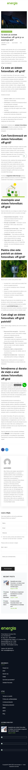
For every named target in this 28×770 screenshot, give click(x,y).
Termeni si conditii (7, 696)
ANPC (4, 711)
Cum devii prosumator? (9, 679)
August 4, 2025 (14, 588)
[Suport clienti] (24, 385)
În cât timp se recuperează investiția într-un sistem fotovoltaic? (17, 593)
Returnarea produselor (8, 705)
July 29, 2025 (13, 608)
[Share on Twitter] (6, 449)
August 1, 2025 (14, 597)
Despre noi (5, 668)
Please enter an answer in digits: (9, 543)
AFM (4, 671)
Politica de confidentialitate (10, 699)
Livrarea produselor (8, 702)
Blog (4, 713)
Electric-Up (5, 674)
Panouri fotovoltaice (6, 31)
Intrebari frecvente (7, 682)
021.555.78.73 (9, 648)
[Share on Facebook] (2, 449)
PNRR (4, 676)
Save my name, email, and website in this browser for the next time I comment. (13, 537)
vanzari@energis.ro (9, 650)
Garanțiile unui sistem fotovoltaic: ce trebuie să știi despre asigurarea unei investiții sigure (17, 729)
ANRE (4, 708)
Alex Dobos (15, 42)
